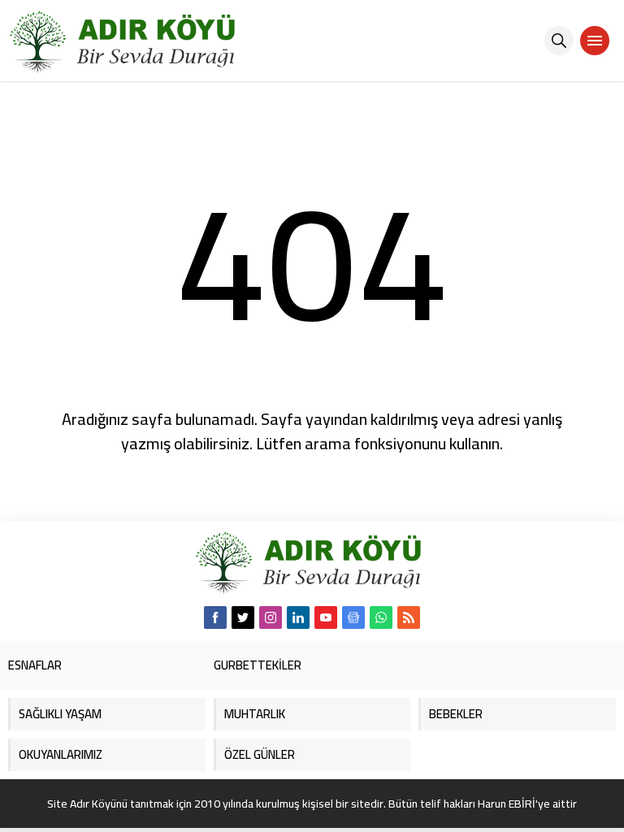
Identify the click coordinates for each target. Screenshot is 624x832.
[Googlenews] (353, 617)
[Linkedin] (298, 617)
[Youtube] (325, 617)
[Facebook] (215, 617)
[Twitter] (243, 617)
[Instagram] (270, 617)
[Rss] (408, 617)
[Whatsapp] (381, 617)
